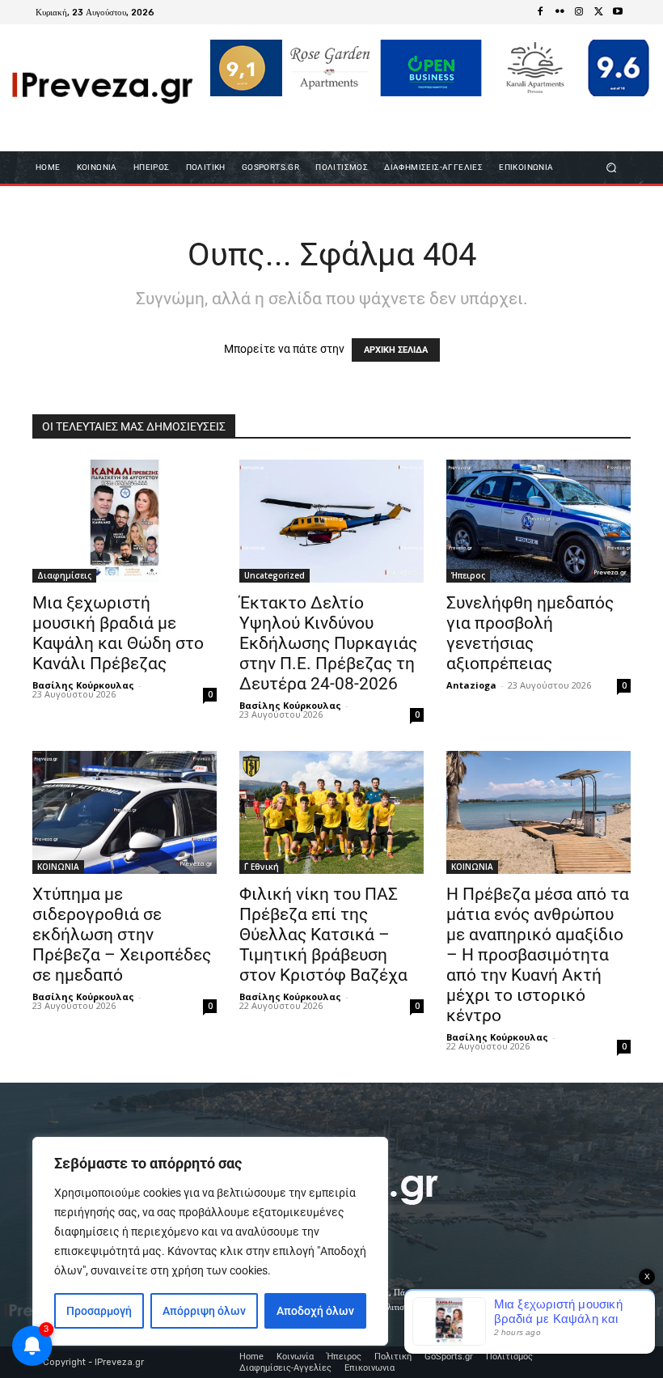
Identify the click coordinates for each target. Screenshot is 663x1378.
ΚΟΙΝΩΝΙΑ (58, 866)
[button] (611, 168)
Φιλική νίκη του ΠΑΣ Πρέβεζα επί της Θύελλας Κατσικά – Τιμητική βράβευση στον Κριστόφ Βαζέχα (323, 934)
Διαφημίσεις (64, 575)
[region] (210, 1241)
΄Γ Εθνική (261, 866)
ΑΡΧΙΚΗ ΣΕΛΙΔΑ (396, 350)
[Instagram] (579, 12)
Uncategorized (274, 575)
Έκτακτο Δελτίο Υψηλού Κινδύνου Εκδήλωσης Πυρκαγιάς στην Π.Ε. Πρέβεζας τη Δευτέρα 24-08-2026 (328, 643)
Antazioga (471, 685)
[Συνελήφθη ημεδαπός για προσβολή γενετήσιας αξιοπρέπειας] (538, 521)
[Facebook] (540, 12)
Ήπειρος (468, 575)
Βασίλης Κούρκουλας (83, 685)
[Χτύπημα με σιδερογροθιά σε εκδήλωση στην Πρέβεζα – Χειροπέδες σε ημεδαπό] (124, 812)
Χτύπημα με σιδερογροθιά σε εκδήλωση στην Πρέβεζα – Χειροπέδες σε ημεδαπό (121, 934)
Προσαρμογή (99, 1310)
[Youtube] (617, 12)
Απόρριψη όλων (204, 1310)
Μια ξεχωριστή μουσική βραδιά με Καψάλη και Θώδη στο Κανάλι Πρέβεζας (118, 633)
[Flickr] (559, 12)
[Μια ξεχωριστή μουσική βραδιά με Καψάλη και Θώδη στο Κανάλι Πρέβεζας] (124, 521)
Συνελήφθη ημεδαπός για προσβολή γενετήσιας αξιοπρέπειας (530, 633)
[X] (598, 12)
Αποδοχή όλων (315, 1310)
